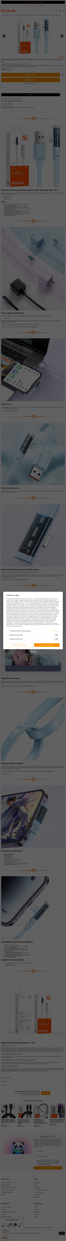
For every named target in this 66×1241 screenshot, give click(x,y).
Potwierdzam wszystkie (47, 645)
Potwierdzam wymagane (19, 645)
